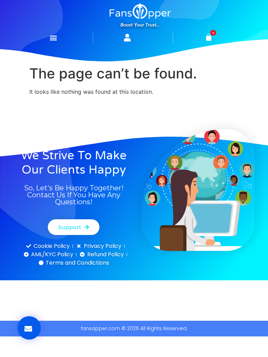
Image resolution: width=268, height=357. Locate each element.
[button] (53, 38)
